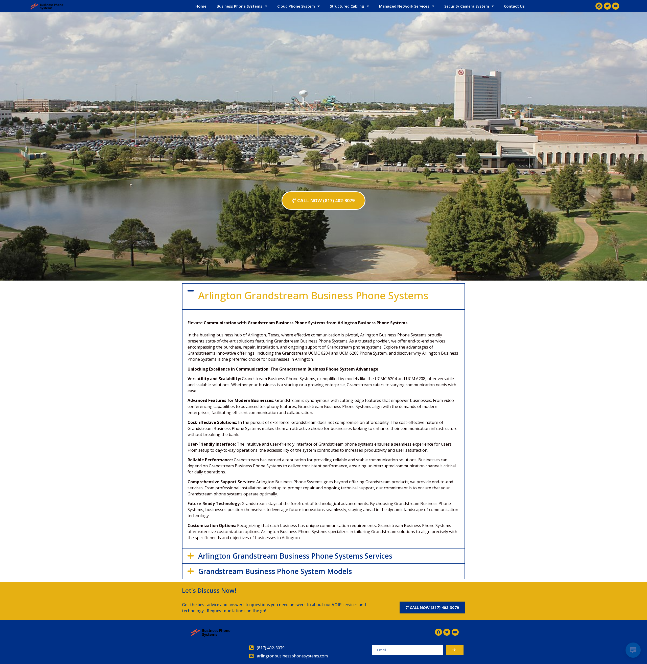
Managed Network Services (404, 6)
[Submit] (455, 650)
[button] (323, 296)
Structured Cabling (347, 6)
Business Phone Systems (239, 6)
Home (200, 6)
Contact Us (514, 6)
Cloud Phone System (296, 6)
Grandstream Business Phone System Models (275, 571)
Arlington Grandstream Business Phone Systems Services (295, 556)
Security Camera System (466, 6)
